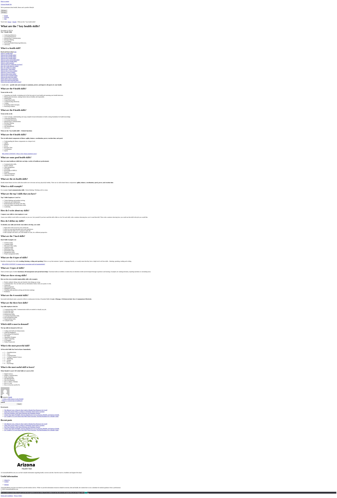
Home (9, 22)
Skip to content (5, 1)
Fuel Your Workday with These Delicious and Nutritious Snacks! (22, 413)
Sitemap (6, 484)
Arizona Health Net (6, 4)
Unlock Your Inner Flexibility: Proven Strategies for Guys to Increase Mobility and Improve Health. (31, 415)
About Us (7, 480)
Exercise (6, 17)
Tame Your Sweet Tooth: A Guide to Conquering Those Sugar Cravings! (24, 411)
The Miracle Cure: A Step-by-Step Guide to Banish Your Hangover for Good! (25, 410)
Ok (86, 492)
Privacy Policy (18, 496)
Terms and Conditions (7, 496)
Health (6, 15)
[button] (1, 491)
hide (15, 52)
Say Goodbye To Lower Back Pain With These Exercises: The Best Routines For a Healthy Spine (31, 416)
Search (19, 404)
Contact (6, 481)
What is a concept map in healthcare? (12, 400)
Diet (5, 19)
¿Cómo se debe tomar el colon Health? (13, 399)
